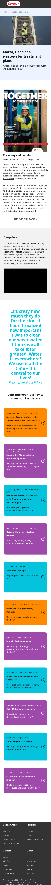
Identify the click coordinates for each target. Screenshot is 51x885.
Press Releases (31, 861)
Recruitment (7, 869)
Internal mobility (8, 873)
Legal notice (19, 882)
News (28, 857)
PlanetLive (30, 873)
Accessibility (7, 882)
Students (6, 865)
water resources (38, 188)
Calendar (29, 865)
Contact (24, 880)
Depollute (29, 835)
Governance (7, 835)
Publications (30, 869)
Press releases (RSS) (10, 880)
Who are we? (7, 831)
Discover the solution (25, 219)
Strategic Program (9, 839)
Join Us (5, 857)
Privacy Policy (32, 882)
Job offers (6, 861)
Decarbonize (31, 831)
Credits (32, 880)
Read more (25, 422)
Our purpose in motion (11, 843)
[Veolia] (13, 3)
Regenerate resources (34, 839)
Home (6, 12)
